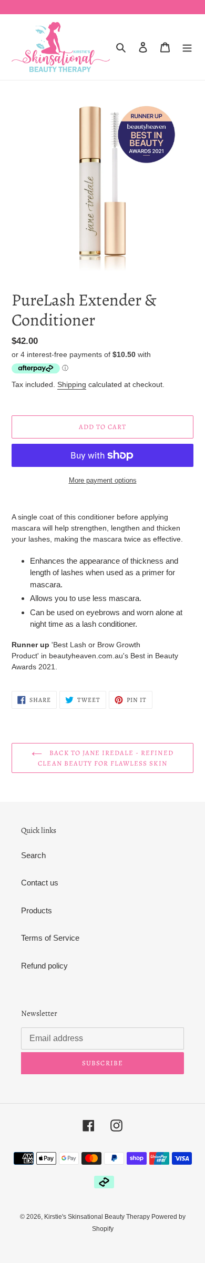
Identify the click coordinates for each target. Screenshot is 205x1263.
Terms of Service (50, 937)
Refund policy (44, 965)
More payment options (103, 480)
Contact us (39, 882)
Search (33, 855)
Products (36, 910)
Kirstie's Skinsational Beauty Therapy (97, 1216)
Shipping (71, 384)
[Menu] (187, 47)
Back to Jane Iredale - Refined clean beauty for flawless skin (105, 758)
